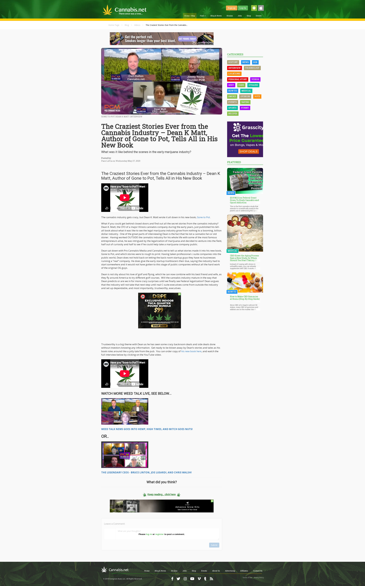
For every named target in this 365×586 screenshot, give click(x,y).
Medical (246, 90)
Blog (127, 25)
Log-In (243, 8)
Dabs (241, 85)
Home (147, 571)
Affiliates (244, 571)
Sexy (231, 85)
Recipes (232, 113)
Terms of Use (247, 578)
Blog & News (216, 16)
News (245, 62)
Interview (234, 68)
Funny (245, 108)
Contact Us (257, 571)
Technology (252, 68)
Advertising (230, 571)
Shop (249, 16)
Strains (230, 16)
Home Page (113, 25)
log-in (149, 534)
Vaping (245, 102)
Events (259, 16)
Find (202, 16)
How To (232, 90)
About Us (216, 571)
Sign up (231, 8)
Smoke (232, 96)
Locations (234, 73)
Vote (257, 96)
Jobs (240, 16)
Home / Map (189, 16)
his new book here (191, 351)
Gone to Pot (203, 217)
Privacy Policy (259, 578)
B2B (255, 62)
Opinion (245, 96)
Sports (232, 108)
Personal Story (237, 79)
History (233, 62)
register (159, 534)
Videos (137, 25)
